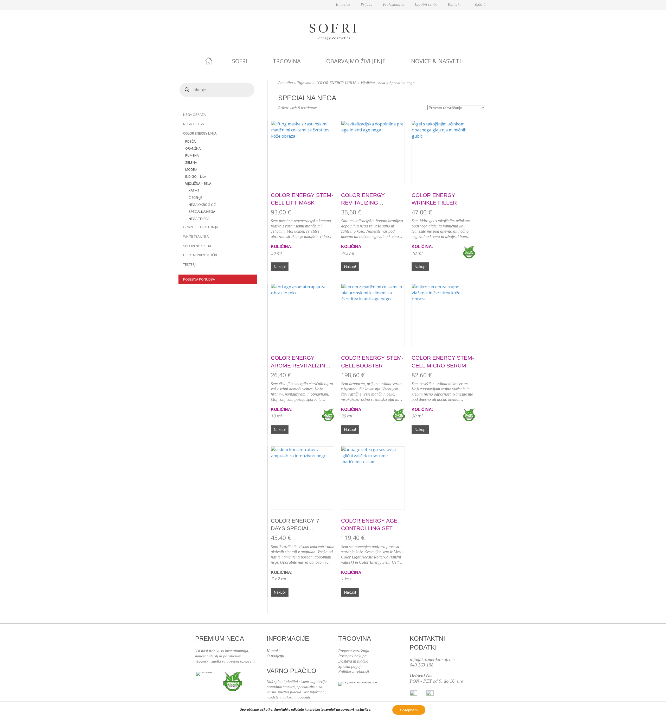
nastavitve (362, 710)
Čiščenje (195, 197)
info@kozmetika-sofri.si (432, 659)
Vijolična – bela (198, 183)
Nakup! (280, 266)
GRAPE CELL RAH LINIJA (200, 227)
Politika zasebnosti (353, 671)
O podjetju (275, 656)
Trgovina (287, 61)
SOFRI (239, 61)
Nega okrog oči (202, 204)
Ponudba (285, 83)
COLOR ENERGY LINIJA (199, 133)
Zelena (191, 162)
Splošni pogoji (350, 666)
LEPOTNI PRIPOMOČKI (200, 255)
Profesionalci (393, 4)
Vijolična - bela (373, 83)
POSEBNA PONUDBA (199, 279)
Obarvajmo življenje (356, 61)
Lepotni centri (426, 4)
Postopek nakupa (352, 656)
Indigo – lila (195, 176)
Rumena (192, 155)
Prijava (367, 4)
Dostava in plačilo (353, 661)
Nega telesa (199, 218)
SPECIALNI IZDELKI (197, 245)
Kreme (194, 190)
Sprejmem (409, 710)
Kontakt (454, 4)
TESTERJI (189, 264)
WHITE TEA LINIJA (196, 236)
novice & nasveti (436, 61)
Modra (191, 169)
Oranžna (193, 148)
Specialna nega (202, 211)
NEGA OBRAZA (194, 114)
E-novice (343, 4)
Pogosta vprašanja (353, 651)
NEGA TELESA (193, 124)
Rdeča (190, 141)
